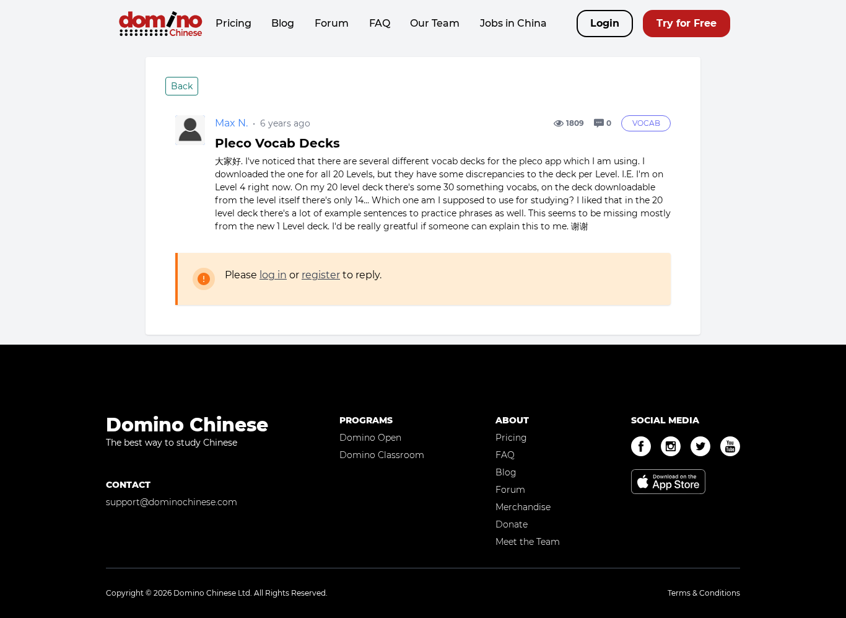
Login (604, 23)
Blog (282, 23)
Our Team (435, 23)
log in (273, 275)
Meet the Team (527, 541)
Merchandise (523, 507)
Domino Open (370, 437)
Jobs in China (513, 23)
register (321, 275)
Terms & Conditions (704, 593)
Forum (332, 23)
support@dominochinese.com (171, 502)
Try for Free (686, 23)
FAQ (379, 23)
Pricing (233, 23)
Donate (511, 524)
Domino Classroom (381, 455)
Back (182, 86)
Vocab (646, 123)
